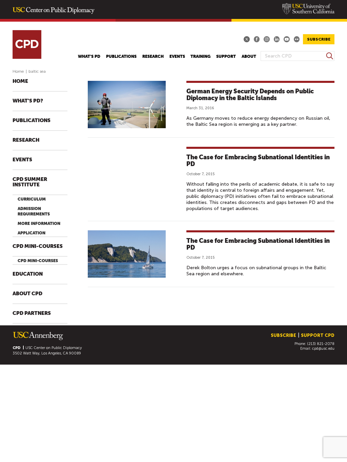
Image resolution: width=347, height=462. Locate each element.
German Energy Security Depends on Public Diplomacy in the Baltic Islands (250, 94)
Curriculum (32, 199)
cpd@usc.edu (323, 348)
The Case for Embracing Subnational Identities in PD (258, 160)
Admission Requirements (34, 211)
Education (28, 274)
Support (226, 56)
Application (31, 233)
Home (18, 71)
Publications (121, 56)
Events (177, 56)
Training (200, 56)
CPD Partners (32, 313)
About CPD (27, 294)
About (249, 56)
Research (153, 56)
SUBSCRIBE (318, 39)
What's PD (89, 56)
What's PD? (28, 101)
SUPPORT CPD (317, 335)
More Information (39, 223)
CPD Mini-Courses (38, 246)
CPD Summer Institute (30, 182)
